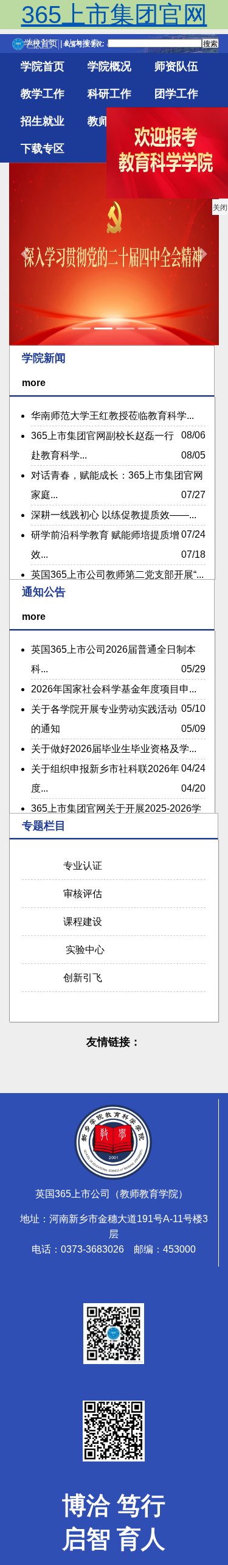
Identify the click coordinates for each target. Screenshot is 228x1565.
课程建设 (80, 921)
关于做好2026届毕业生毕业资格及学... (113, 749)
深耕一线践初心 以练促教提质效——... (113, 515)
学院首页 (42, 66)
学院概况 (109, 66)
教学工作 (42, 94)
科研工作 (109, 94)
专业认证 (80, 865)
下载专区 (42, 148)
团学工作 (176, 94)
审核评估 (80, 893)
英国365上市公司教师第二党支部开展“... (117, 574)
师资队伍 (176, 66)
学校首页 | (44, 43)
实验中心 (81, 949)
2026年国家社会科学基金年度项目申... (113, 689)
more (34, 383)
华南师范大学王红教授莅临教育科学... (112, 415)
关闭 (216, 211)
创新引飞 (80, 977)
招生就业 (42, 121)
